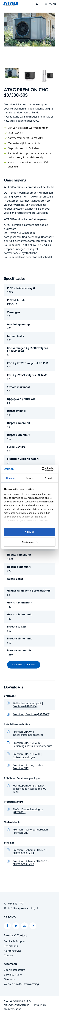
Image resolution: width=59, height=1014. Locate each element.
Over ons (9, 979)
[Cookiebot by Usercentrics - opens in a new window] (42, 469)
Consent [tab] (10, 478)
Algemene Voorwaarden (16, 1004)
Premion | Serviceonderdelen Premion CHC (30, 831)
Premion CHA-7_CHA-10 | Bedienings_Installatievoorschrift (32, 744)
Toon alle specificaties (24, 665)
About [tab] (48, 478)
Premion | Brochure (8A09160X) (31, 714)
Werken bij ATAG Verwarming (21, 984)
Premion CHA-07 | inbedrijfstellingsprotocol (28, 733)
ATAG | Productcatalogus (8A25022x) (28, 810)
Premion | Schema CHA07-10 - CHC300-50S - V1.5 (30, 862)
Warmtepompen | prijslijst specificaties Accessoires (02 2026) (29, 789)
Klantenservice (12, 950)
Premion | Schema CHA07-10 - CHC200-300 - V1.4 (30, 851)
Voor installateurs (14, 970)
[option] (29, 30)
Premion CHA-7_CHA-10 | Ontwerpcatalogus (27, 755)
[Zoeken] (37, 4)
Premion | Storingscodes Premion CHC (28, 766)
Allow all (29, 531)
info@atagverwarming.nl (23, 908)
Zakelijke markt (13, 974)
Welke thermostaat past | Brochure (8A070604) (28, 704)
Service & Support (14, 941)
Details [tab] (29, 478)
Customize (28, 542)
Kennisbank (11, 946)
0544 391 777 (16, 903)
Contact (8, 955)
